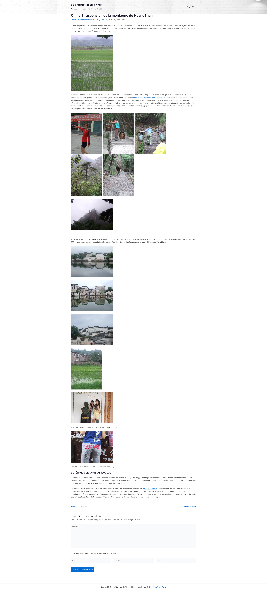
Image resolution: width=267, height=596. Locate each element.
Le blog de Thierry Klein (86, 4)
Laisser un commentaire (80, 20)
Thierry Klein (189, 7)
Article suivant (189, 506)
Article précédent (79, 506)
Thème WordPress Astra (156, 587)
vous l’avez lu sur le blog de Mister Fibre (149, 98)
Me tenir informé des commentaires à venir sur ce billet (94, 553)
